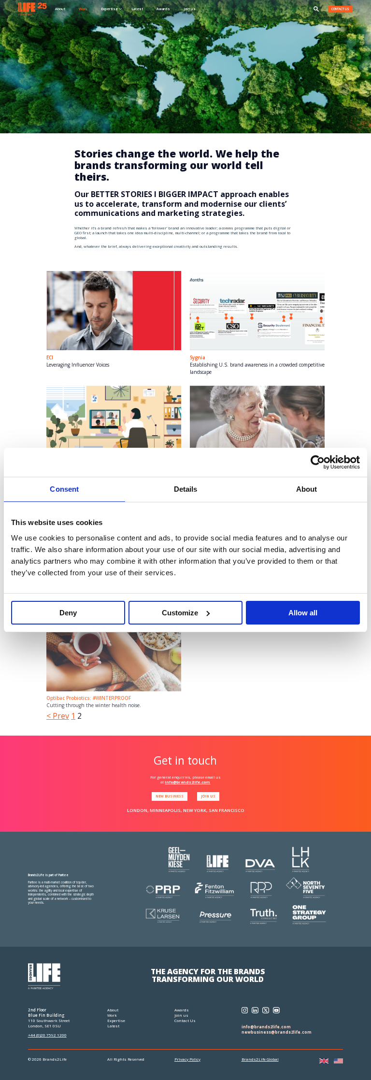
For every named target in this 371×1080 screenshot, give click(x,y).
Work (83, 8)
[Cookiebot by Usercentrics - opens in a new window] (317, 462)
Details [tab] (186, 489)
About (60, 8)
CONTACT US (340, 9)
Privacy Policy (187, 1059)
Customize (180, 613)
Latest (137, 8)
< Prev (57, 716)
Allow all (302, 613)
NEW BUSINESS (170, 796)
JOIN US (208, 796)
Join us (190, 8)
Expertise (116, 1020)
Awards (163, 8)
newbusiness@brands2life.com (277, 1032)
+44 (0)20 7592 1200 (47, 1034)
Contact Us (185, 1020)
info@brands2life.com (187, 782)
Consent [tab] (64, 489)
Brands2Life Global (260, 1059)
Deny (68, 613)
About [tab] (306, 489)
